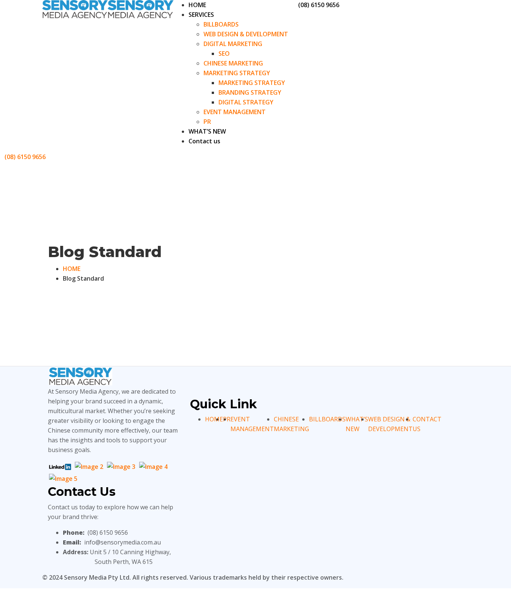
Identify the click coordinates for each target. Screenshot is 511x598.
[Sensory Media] (75, 8)
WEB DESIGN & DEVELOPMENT (246, 34)
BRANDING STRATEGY (249, 92)
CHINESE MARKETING (233, 63)
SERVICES (201, 14)
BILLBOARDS (221, 24)
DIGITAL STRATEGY (245, 102)
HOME (197, 5)
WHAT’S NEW (207, 131)
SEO (224, 53)
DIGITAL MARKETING (233, 44)
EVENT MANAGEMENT (235, 112)
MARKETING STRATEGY (237, 73)
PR (207, 122)
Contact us (204, 141)
